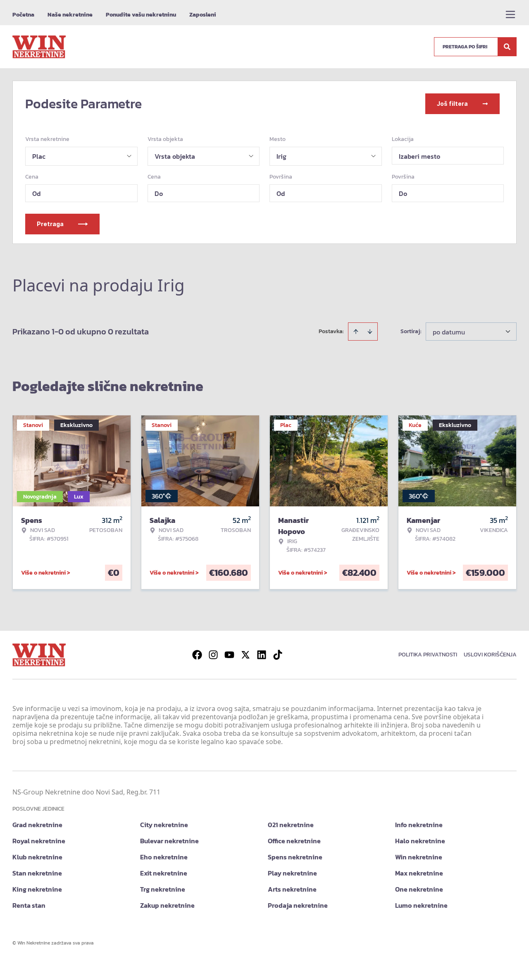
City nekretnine (164, 825)
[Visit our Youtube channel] (229, 655)
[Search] (507, 46)
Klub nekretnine (37, 857)
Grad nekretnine (37, 825)
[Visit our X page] (245, 655)
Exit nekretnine (163, 873)
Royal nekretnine (38, 841)
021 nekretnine (291, 825)
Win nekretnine (418, 857)
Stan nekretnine (37, 873)
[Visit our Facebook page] (197, 655)
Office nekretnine (294, 841)
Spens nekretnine (295, 857)
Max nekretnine (419, 873)
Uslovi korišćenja (490, 654)
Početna (23, 14)
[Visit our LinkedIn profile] (262, 655)
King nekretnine (37, 889)
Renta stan (28, 905)
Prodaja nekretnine (298, 905)
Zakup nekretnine (167, 905)
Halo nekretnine (420, 841)
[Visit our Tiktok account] (278, 655)
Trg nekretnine (162, 889)
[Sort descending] (370, 331)
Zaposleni (202, 14)
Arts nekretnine (292, 889)
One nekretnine (419, 889)
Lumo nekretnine (421, 905)
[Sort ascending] (356, 331)
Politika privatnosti (427, 654)
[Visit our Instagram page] (213, 655)
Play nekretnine (292, 873)
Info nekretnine (419, 825)
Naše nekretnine (70, 14)
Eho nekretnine (164, 857)
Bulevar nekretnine (169, 841)
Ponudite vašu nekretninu (141, 14)
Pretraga (50, 223)
